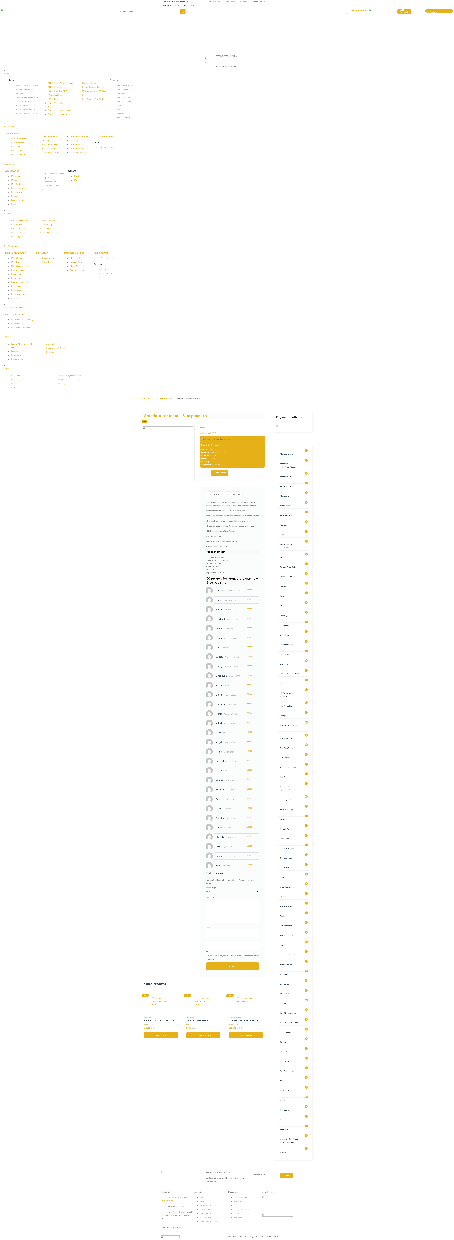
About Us (166, 1)
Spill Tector (41, 252)
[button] (161, 1035)
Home (136, 398)
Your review (211, 897)
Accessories (12, 170)
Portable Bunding (74, 252)
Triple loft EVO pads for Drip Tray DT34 (201, 1020)
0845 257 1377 (272, 1)
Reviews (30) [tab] (233, 494)
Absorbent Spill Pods (235, 1017)
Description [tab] (214, 494)
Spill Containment (15, 252)
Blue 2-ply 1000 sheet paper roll (243, 1020)
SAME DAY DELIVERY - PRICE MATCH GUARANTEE (228, 1)
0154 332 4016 (285, 1)
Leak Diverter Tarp (16, 314)
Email (208, 940)
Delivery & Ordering (170, 5)
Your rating (211, 887)
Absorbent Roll (161, 398)
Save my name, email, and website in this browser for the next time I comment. (232, 957)
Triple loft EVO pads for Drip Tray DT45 (159, 1020)
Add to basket (219, 473)
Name (209, 927)
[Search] (182, 11)
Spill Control (101, 252)
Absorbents (12, 133)
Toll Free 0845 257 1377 (177, 1197)
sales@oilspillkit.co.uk (175, 1206)
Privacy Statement (180, 1)
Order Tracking (187, 5)
